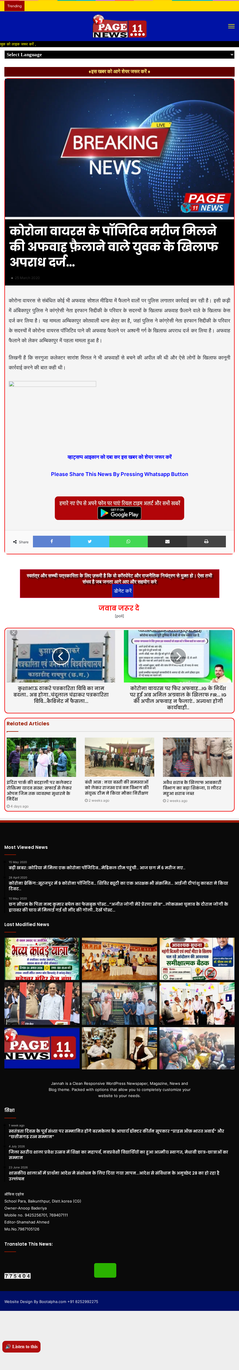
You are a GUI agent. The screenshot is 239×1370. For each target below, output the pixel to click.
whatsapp (105, 1270)
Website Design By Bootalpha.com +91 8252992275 (51, 1301)
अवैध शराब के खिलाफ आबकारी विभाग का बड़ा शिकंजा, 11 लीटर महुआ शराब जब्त (192, 788)
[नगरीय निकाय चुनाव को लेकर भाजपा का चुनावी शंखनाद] (119, 959)
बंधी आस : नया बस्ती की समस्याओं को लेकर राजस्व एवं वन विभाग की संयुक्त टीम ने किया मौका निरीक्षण (117, 787)
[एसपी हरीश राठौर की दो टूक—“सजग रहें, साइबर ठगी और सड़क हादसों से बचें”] (42, 1003)
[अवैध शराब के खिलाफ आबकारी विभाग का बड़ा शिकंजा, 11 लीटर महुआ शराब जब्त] (197, 757)
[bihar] (119, 26)
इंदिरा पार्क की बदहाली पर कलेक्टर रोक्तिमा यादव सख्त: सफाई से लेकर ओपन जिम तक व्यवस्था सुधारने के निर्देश (39, 791)
